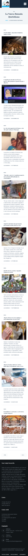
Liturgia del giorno (6, 502)
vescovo (12, 474)
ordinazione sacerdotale (13, 472)
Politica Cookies (5, 554)
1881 (25, 484)
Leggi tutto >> (13, 489)
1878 (21, 484)
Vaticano (4, 521)
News (5, 30)
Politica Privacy (14, 554)
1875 (8, 479)
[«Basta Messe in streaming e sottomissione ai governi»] (14, 330)
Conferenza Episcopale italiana (9, 514)
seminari (16, 471)
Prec (5, 455)
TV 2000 (4, 519)
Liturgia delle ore (6, 503)
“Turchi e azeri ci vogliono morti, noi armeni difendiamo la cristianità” (14, 177)
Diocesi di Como (6, 516)
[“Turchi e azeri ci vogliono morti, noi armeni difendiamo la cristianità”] (14, 189)
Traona (15, 484)
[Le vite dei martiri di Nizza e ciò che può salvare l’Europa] (14, 141)
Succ (23, 455)
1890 (8, 489)
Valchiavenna (6, 477)
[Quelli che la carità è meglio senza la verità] (14, 283)
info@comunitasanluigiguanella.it (14, 541)
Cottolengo (16, 481)
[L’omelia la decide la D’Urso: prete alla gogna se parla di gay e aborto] (14, 94)
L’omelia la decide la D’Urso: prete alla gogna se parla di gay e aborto (14, 81)
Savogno (19, 477)
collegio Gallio (17, 469)
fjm (22, 550)
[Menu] (25, 4)
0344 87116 (9, 536)
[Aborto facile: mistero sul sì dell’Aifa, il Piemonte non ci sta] (14, 377)
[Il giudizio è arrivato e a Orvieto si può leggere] (14, 424)
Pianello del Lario (20, 488)
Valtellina (10, 484)
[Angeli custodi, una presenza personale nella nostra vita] (14, 236)
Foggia (17, 474)
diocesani (20, 471)
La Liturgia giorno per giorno (9, 517)
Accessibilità (22, 554)
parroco (5, 484)
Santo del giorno (6, 505)
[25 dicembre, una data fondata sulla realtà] (14, 45)
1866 (7, 474)
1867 (5, 479)
